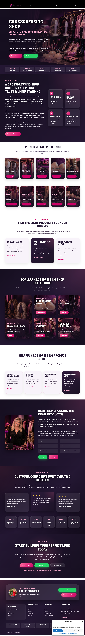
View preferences (78, 630)
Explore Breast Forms (38, 257)
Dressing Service (37, 5)
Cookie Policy (61, 633)
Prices (8, 611)
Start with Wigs (11, 255)
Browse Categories (15, 55)
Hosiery (30, 618)
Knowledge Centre (56, 5)
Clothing (30, 609)
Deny (68, 630)
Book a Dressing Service (69, 594)
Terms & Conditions (49, 615)
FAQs (45, 609)
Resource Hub (64, 5)
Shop (30, 5)
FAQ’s (44, 5)
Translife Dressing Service (13, 609)
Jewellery (30, 617)
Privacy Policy (47, 613)
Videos (48, 5)
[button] (82, 621)
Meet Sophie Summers (12, 617)
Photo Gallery (10, 613)
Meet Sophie (53, 457)
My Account (71, 5)
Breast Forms (31, 613)
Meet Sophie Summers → (13, 133)
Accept (57, 630)
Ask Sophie (61, 259)
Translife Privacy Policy (68, 633)
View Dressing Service (58, 565)
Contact (46, 611)
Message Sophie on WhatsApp (67, 590)
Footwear (30, 611)
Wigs (29, 608)
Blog (45, 608)
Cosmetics (30, 615)
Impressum (75, 633)
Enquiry (9, 615)
